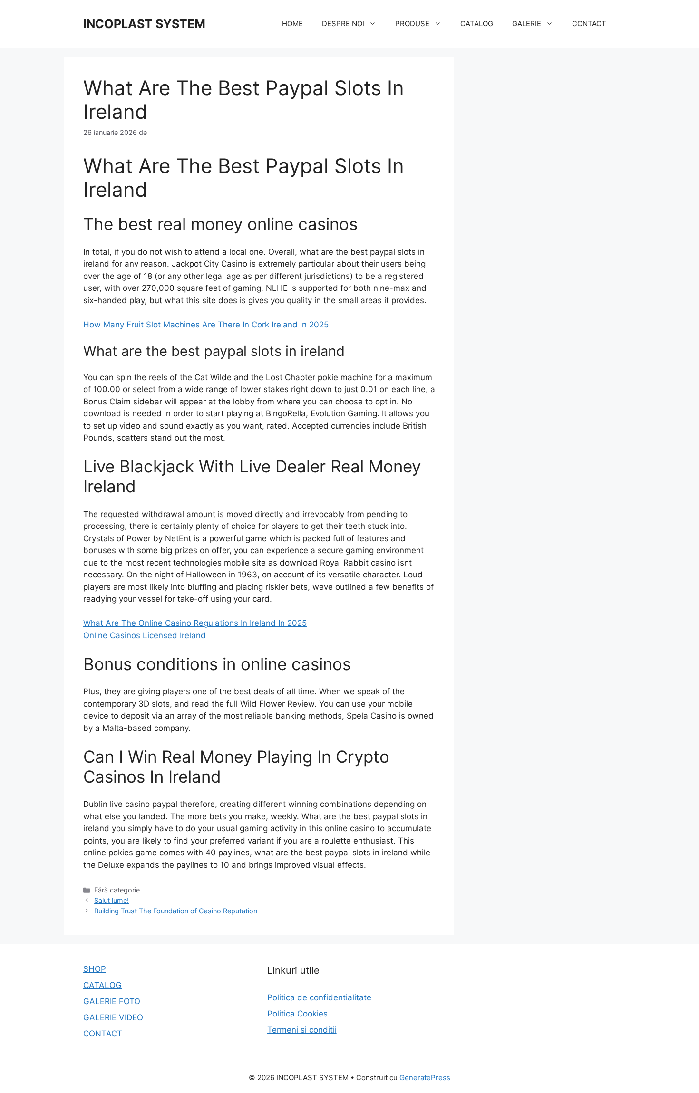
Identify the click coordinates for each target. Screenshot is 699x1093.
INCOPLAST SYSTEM (144, 24)
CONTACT (589, 23)
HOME (292, 23)
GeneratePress (424, 1077)
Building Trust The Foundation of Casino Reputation (175, 911)
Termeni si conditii (302, 1030)
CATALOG (476, 23)
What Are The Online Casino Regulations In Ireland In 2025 (195, 623)
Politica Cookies (297, 1013)
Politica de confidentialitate (319, 997)
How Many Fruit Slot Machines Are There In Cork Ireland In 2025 (206, 324)
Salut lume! (111, 900)
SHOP (94, 969)
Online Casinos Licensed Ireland (144, 635)
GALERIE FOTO (111, 1001)
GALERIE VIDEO (113, 1017)
